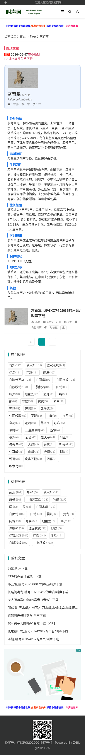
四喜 (52, 459)
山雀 (52, 415)
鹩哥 (14, 459)
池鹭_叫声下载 (17, 568)
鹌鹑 (43, 401)
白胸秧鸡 (42, 387)
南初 (38, 322)
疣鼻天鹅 (33, 459)
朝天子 (66, 444)
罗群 (36, 415)
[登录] (77, 11)
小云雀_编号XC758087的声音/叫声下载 (35, 584)
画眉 (49, 372)
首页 (23, 36)
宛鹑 (14, 408)
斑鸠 (14, 423)
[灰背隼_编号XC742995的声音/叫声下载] (16, 317)
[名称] (42, 25)
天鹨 (49, 444)
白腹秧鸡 (18, 387)
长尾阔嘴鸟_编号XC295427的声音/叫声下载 (38, 592)
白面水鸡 (65, 380)
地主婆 (32, 394)
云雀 (30, 437)
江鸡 (32, 372)
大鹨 (33, 444)
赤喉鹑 (47, 408)
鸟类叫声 (36, 327)
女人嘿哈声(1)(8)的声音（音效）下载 (33, 600)
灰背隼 (54, 327)
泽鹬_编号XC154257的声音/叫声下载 (33, 639)
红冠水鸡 (56, 365)
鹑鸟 (58, 401)
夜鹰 (49, 451)
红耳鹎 (16, 451)
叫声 (14, 394)
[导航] (62, 11)
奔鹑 (30, 408)
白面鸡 (43, 380)
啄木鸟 (16, 466)
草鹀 (14, 430)
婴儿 (48, 394)
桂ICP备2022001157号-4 (34, 742)
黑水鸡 (34, 365)
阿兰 (65, 437)
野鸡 (59, 423)
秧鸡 (14, 437)
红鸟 (15, 372)
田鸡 (61, 387)
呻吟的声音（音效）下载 (24, 576)
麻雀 (27, 401)
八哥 (67, 415)
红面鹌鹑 (17, 415)
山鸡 (33, 451)
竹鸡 (15, 365)
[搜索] (70, 11)
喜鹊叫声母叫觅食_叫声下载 (27, 615)
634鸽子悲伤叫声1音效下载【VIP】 (32, 623)
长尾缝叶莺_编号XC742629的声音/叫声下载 (38, 631)
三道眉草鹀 (35, 430)
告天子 (48, 437)
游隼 (55, 430)
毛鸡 (30, 423)
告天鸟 (16, 444)
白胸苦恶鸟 (20, 380)
